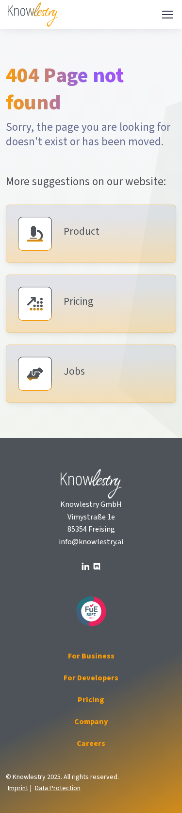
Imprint (18, 788)
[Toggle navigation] (167, 14)
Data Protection (58, 788)
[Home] (35, 14)
